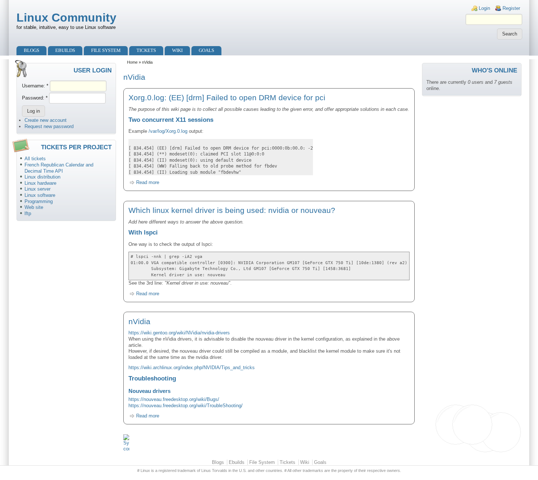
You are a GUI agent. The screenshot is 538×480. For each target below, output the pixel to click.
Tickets (146, 50)
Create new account (46, 120)
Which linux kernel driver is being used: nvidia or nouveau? (231, 210)
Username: (35, 86)
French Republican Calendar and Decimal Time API (59, 168)
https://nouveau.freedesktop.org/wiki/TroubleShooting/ (185, 405)
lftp (28, 213)
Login (484, 8)
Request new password (49, 126)
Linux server (38, 189)
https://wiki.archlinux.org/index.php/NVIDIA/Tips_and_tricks (191, 367)
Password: (35, 98)
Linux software (40, 195)
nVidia (139, 321)
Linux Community (66, 17)
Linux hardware (40, 183)
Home (132, 62)
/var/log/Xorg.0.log (168, 131)
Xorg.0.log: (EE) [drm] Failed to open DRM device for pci (226, 97)
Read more (147, 182)
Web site (34, 207)
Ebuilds (65, 50)
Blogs (31, 50)
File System (106, 50)
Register (511, 8)
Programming (39, 201)
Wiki (177, 50)
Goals (206, 50)
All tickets (35, 158)
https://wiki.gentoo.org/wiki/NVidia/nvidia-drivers (179, 332)
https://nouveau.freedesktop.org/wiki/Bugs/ (173, 399)
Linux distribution (42, 177)
